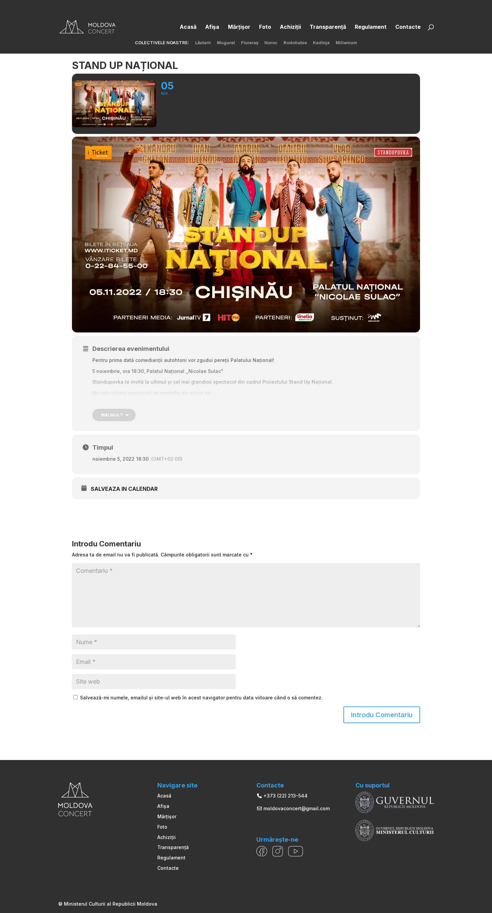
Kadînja (321, 43)
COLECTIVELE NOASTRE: (162, 43)
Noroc (270, 43)
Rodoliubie (295, 43)
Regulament (171, 857)
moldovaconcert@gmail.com (296, 808)
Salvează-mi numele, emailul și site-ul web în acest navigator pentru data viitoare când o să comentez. (201, 697)
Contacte (168, 868)
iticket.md (125, 403)
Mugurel (226, 43)
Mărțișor (166, 816)
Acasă (164, 795)
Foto (162, 827)
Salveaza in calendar (124, 489)
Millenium (346, 43)
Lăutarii (203, 43)
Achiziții (166, 837)
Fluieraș (249, 43)
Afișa (163, 806)
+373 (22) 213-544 (285, 795)
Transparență (173, 847)
